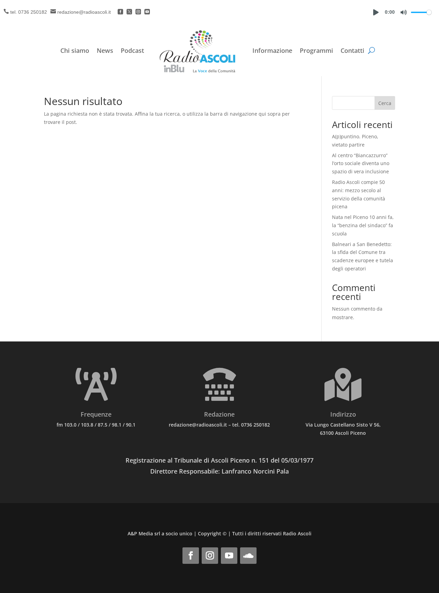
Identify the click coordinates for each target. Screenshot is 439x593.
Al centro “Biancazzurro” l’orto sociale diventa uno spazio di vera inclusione (360, 163)
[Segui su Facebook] (190, 555)
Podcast (132, 50)
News (105, 50)
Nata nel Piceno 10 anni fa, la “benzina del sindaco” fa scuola (363, 225)
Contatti (352, 50)
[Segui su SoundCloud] (248, 555)
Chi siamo (74, 50)
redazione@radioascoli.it (84, 12)
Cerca (384, 103)
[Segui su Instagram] (210, 555)
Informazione (272, 50)
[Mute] (403, 12)
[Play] (375, 12)
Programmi (316, 50)
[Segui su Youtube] (229, 555)
